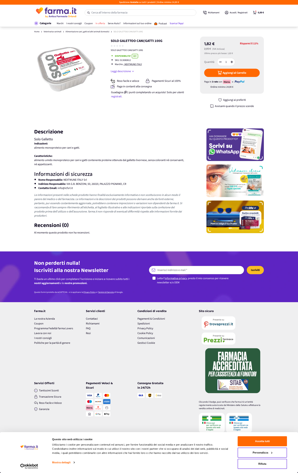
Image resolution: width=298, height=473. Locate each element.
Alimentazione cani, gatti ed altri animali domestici (87, 31)
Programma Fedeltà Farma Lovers (53, 328)
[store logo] (56, 12)
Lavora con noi (42, 333)
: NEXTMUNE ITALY (132, 64)
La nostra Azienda (44, 319)
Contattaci (92, 319)
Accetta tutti (262, 441)
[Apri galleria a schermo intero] (66, 69)
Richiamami (93, 323)
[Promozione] (235, 144)
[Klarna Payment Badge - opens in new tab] (227, 82)
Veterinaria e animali (52, 31)
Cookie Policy (145, 333)
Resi (88, 333)
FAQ (88, 328)
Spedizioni (143, 323)
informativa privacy (176, 278)
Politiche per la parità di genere (52, 343)
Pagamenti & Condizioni (151, 319)
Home (36, 31)
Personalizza (260, 452)
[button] (42, 23)
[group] (118, 46)
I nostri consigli (43, 338)
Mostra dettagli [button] (61, 462)
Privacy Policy (89, 292)
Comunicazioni (146, 338)
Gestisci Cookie (146, 343)
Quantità (209, 62)
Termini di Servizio (106, 292)
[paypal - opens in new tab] (239, 81)
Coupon (38, 323)
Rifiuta (262, 463)
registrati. (116, 96)
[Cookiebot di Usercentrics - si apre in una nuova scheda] (29, 466)
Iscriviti (255, 270)
